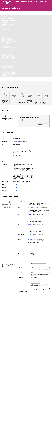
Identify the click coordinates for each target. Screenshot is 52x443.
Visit (6, 1)
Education (35, 1)
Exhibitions (5, 207)
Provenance (5, 202)
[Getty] (6, 3)
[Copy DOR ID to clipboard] (49, 272)
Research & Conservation (26, 1)
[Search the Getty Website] (49, 1)
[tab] (9, 202)
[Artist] (5, 24)
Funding (41, 1)
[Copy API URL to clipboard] (49, 263)
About (46, 1)
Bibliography (5, 204)
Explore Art (17, 1)
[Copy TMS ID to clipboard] (49, 267)
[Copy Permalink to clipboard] (49, 288)
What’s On (11, 1)
